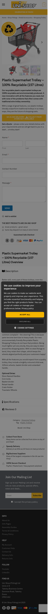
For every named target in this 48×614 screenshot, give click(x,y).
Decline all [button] (25, 321)
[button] (24, 327)
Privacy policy (28, 308)
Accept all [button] (25, 314)
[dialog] (24, 307)
